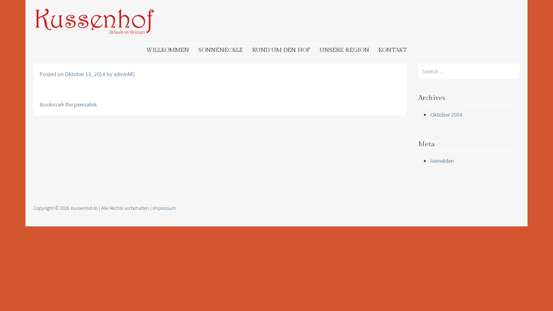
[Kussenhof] (94, 32)
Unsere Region (344, 50)
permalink (85, 104)
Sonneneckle (220, 50)
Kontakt (393, 50)
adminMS (124, 74)
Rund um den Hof (281, 50)
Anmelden (442, 160)
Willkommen (167, 50)
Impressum (164, 207)
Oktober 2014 (446, 114)
